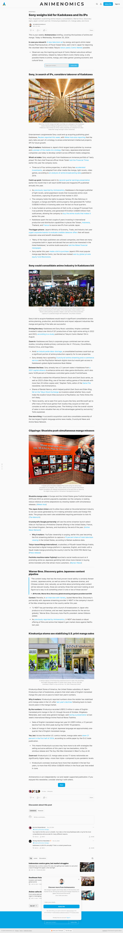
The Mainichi (34, 517)
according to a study (45, 334)
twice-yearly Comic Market (71, 48)
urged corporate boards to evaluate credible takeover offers (53, 232)
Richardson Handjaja (39, 24)
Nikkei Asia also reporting (75, 137)
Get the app (69, 930)
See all (32, 906)
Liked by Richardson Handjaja (42, 829)
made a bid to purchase (59, 251)
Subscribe (108, 4)
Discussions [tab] (42, 858)
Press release (34, 553)
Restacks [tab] (40, 810)
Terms (21, 930)
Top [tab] (31, 858)
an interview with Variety (56, 598)
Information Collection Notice (61, 912)
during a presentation (78, 715)
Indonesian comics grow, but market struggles (49, 863)
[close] (78, 879)
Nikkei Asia (41, 504)
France (46, 225)
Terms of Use (70, 910)
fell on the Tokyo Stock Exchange (45, 392)
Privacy (17, 930)
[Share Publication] (101, 4)
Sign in (117, 4)
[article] (61, 868)
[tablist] (36, 810)
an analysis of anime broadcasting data (65, 173)
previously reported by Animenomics (49, 190)
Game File (87, 383)
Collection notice (28, 930)
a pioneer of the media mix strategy (46, 150)
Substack (104, 930)
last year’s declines (64, 702)
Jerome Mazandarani (39, 827)
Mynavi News (76, 563)
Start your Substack (58, 930)
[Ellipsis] (93, 827)
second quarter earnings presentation (74, 180)
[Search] (97, 4)
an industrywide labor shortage (49, 351)
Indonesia (86, 222)
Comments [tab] (33, 810)
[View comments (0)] (46, 872)
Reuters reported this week (49, 137)
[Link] (26, 74)
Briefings (32, 11)
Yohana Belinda (40, 870)
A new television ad (55, 42)
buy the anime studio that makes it (77, 213)
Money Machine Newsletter (41, 841)
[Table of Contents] (2, 466)
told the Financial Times (79, 160)
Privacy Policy (75, 912)
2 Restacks (50, 791)
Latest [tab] (35, 858)
